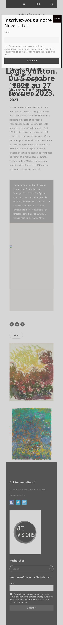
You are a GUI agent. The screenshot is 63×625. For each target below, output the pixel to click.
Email (7, 31)
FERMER (57, 18)
